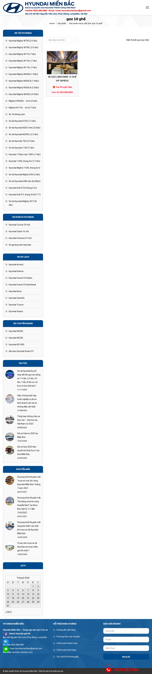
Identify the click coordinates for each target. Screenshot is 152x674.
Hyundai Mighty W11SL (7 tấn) (23, 61)
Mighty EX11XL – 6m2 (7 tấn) (22, 107)
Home (52, 23)
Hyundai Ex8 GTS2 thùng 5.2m (23, 188)
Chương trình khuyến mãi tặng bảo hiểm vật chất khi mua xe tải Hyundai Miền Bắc (29, 528)
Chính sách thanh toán (67, 643)
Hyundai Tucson (16, 304)
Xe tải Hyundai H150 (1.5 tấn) (22, 121)
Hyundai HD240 (16, 331)
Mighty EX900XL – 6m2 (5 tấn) (23, 101)
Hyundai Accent (16, 264)
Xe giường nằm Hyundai (20, 245)
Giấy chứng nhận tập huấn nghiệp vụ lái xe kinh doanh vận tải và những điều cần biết (27, 401)
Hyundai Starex (16, 311)
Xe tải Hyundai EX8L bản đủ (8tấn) (24, 181)
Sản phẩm (62, 23)
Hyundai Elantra (16, 271)
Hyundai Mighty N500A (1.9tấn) (23, 74)
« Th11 (8, 612)
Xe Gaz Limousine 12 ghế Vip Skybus (62, 78)
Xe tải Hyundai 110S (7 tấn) (21, 148)
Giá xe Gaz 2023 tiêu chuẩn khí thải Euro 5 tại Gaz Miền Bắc (28, 450)
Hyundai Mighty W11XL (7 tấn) (23, 67)
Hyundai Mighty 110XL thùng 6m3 (24, 168)
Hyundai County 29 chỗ (19, 225)
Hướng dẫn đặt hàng (66, 630)
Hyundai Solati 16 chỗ (19, 231)
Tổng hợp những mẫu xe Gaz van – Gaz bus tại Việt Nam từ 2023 (28, 420)
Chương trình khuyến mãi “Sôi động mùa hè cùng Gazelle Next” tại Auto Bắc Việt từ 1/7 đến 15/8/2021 (29, 505)
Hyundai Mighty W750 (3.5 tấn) (23, 41)
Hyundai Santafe (16, 298)
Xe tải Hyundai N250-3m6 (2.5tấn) (24, 127)
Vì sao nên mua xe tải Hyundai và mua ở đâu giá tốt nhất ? (27, 547)
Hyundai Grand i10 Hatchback (22, 284)
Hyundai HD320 (16, 338)
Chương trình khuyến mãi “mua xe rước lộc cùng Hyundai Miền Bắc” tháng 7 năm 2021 (29, 482)
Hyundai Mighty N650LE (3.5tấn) (24, 94)
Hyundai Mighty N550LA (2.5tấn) (24, 87)
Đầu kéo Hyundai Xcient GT (21, 351)
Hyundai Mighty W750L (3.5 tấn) (23, 47)
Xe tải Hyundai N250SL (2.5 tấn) (23, 134)
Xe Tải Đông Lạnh (17, 114)
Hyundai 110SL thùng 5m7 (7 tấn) (24, 161)
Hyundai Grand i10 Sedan (20, 278)
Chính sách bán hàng (66, 650)
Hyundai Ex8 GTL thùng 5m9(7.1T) (25, 194)
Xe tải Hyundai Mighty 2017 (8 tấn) (23, 203)
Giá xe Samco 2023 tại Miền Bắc (27, 435)
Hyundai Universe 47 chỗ (20, 238)
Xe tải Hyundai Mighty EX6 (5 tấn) (24, 174)
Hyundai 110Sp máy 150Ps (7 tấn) (25, 154)
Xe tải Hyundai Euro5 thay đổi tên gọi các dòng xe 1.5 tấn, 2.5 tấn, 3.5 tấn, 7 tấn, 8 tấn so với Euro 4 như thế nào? (28, 378)
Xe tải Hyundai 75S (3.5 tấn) (22, 141)
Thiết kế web (43, 671)
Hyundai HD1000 (16, 344)
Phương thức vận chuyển (68, 636)
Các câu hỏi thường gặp (68, 656)
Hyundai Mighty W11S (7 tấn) (22, 54)
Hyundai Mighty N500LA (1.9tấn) (24, 81)
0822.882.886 (126, 669)
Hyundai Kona (15, 291)
